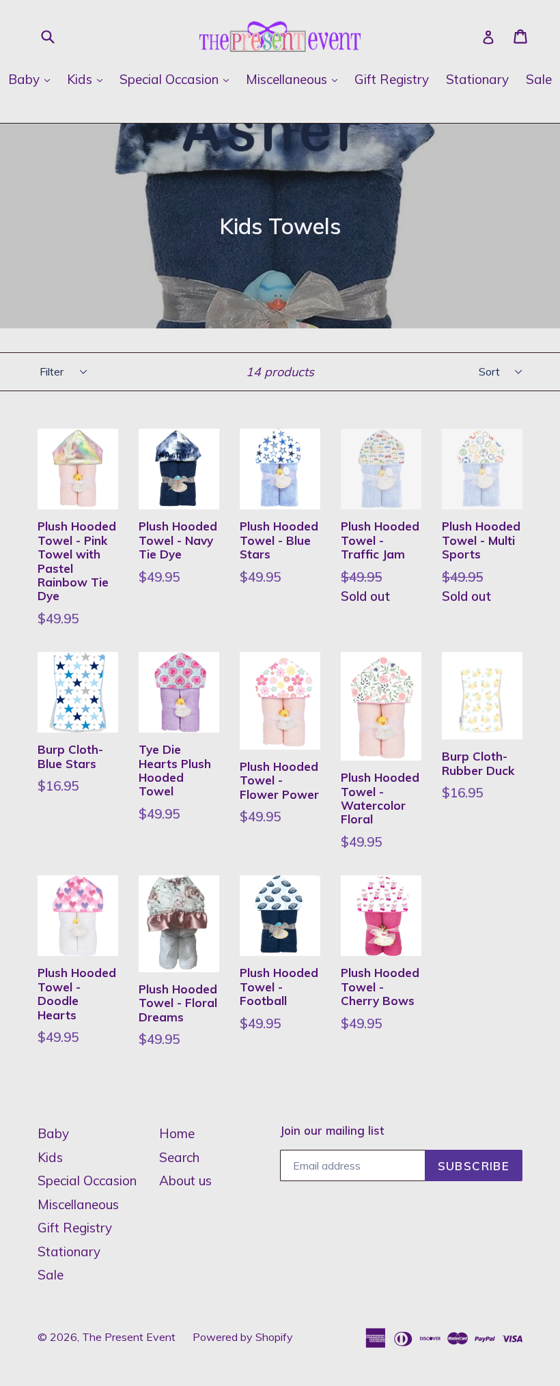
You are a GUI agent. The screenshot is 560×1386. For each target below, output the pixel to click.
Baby (32, 78)
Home (177, 1133)
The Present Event (129, 1337)
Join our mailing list (332, 1130)
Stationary (477, 79)
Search (179, 1157)
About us (185, 1180)
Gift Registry (391, 79)
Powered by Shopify (243, 1337)
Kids (88, 78)
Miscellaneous (295, 78)
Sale (539, 79)
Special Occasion (178, 78)
